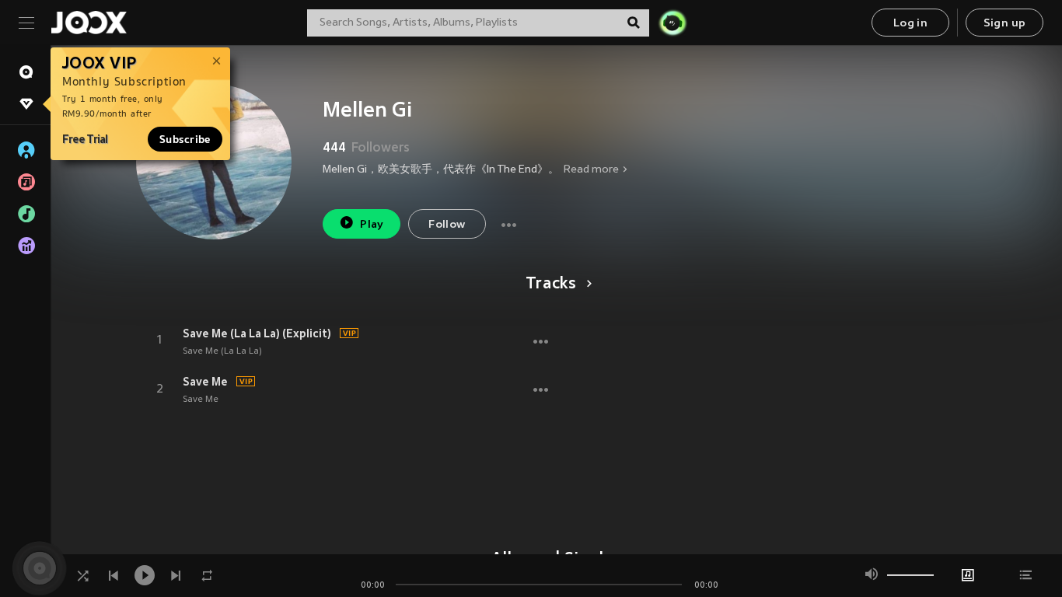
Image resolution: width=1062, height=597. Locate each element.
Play (372, 225)
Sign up (1004, 24)
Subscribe (185, 139)
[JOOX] (89, 22)
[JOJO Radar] (672, 22)
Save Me (205, 381)
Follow (446, 225)
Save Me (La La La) (222, 351)
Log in (910, 24)
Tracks (551, 284)
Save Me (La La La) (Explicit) (257, 333)
